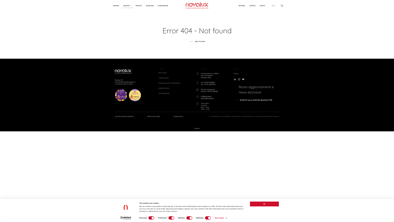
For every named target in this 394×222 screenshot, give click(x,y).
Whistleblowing (163, 93)
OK (264, 204)
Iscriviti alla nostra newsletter (256, 100)
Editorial (242, 5)
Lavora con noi (163, 78)
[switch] (171, 218)
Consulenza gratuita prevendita (169, 83)
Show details (219, 218)
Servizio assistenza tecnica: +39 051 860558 (209, 90)
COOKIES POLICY (178, 116)
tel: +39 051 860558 (208, 82)
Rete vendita (162, 73)
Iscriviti (262, 5)
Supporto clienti (164, 88)
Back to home (200, 41)
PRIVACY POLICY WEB (153, 116)
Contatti (252, 5)
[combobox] (272, 5)
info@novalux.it (206, 96)
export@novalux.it (207, 98)
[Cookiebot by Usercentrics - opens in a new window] (126, 218)
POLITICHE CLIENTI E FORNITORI (124, 116)
